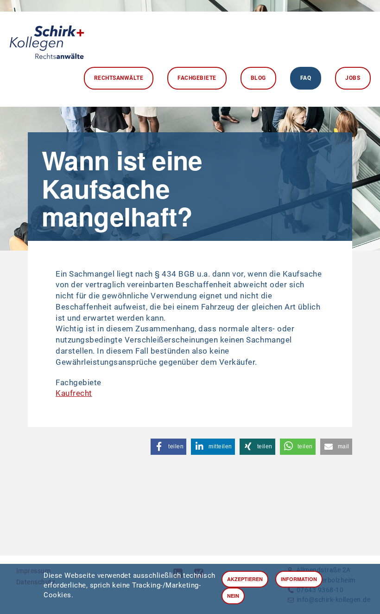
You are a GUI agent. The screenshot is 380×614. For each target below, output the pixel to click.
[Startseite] (47, 40)
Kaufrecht (74, 393)
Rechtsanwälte (119, 78)
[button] (168, 447)
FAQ (305, 78)
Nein (233, 595)
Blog (258, 78)
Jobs (352, 78)
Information (299, 578)
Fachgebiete (196, 78)
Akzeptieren (245, 578)
